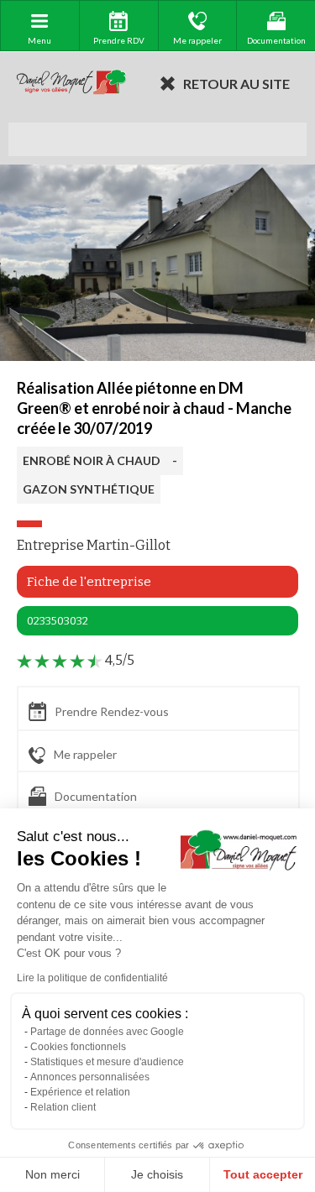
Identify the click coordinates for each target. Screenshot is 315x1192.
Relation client (63, 1107)
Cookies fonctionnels (78, 1047)
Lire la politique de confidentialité (92, 978)
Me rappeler (85, 754)
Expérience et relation (80, 1092)
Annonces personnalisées (90, 1077)
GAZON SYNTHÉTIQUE (89, 489)
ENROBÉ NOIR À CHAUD (91, 460)
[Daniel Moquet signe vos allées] (71, 83)
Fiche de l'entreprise (89, 581)
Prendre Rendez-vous (112, 711)
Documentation (96, 796)
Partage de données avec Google (107, 1032)
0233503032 (57, 620)
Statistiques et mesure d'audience (107, 1062)
